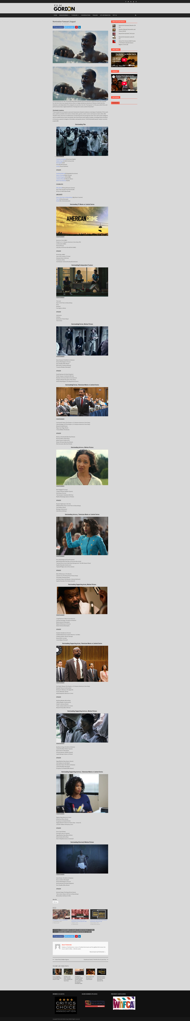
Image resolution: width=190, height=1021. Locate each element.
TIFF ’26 (115, 15)
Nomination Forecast (83, 930)
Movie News (74, 930)
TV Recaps (74, 15)
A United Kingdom (60, 177)
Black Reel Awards (66, 930)
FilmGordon (66, 23)
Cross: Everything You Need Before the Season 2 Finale (57, 978)
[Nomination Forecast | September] (61, 914)
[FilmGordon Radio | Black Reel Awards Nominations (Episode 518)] (99, 914)
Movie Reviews (63, 15)
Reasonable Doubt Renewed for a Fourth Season (90, 978)
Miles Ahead (59, 187)
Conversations (85, 15)
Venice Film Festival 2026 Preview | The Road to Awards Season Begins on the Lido (127, 42)
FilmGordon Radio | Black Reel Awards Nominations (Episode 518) (101, 978)
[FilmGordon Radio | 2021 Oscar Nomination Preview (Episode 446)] (80, 914)
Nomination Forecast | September (60, 920)
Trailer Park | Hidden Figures (62, 959)
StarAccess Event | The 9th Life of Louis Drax (95, 959)
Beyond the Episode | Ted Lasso (127, 33)
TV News (92, 930)
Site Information (105, 15)
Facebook (115, 102)
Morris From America (61, 180)
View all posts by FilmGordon (98, 952)
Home (55, 15)
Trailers (95, 15)
